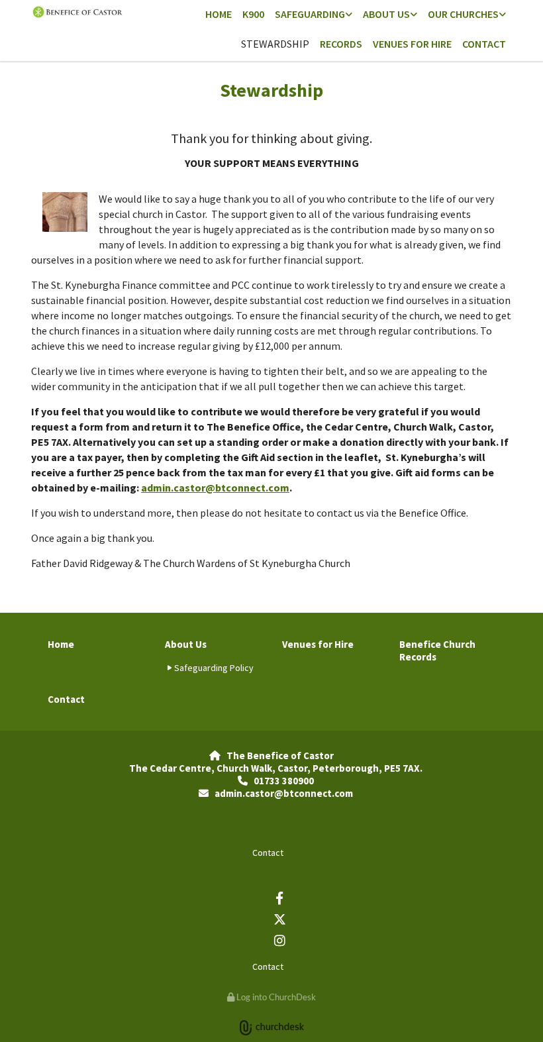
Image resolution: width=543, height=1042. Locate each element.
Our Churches (463, 14)
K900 (253, 14)
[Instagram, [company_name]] (279, 940)
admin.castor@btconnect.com (215, 487)
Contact (484, 43)
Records (341, 43)
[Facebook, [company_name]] (279, 898)
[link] (314, 15)
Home (218, 14)
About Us (386, 14)
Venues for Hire (412, 43)
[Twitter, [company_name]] (279, 919)
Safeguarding (310, 14)
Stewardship (275, 43)
